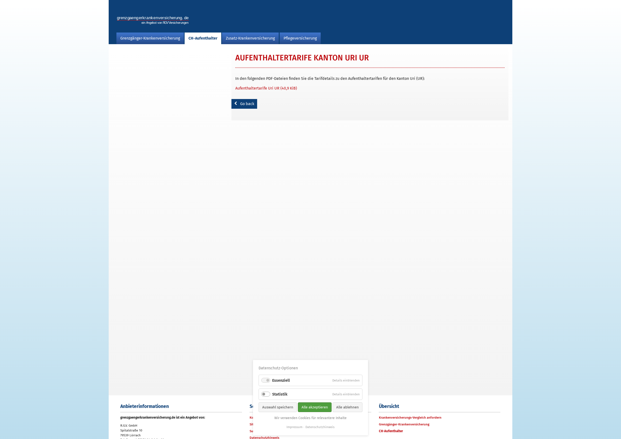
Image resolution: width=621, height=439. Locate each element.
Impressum (294, 427)
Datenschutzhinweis (320, 427)
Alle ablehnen (347, 407)
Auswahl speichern (277, 407)
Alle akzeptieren (315, 407)
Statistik (279, 394)
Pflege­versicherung (300, 38)
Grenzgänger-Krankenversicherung (150, 38)
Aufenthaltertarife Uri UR (266, 88)
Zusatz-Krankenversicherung (250, 38)
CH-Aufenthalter (202, 38)
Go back (247, 103)
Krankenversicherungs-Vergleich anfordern (410, 417)
